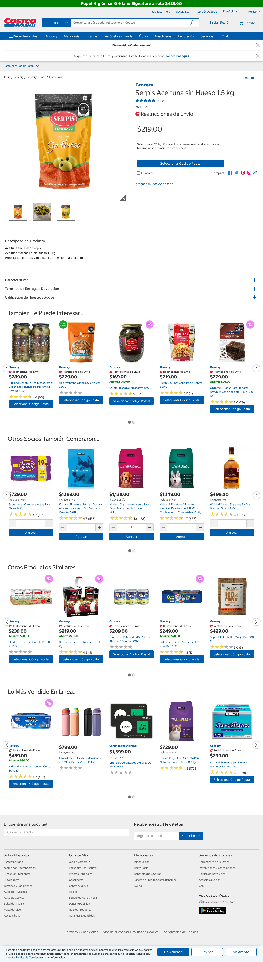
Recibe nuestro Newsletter (159, 824)
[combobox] (56, 23)
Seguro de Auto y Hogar (83, 897)
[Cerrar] (258, 45)
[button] (194, 22)
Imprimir (249, 78)
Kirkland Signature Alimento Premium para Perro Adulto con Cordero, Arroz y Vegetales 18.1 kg (180, 508)
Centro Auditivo (78, 885)
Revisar (207, 952)
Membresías (72, 36)
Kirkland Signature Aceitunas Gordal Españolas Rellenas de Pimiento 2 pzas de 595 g (31, 387)
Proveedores (11, 879)
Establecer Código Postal (19, 66)
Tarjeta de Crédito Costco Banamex (155, 879)
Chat (225, 36)
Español (228, 11)
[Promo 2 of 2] (133, 422)
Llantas (93, 36)
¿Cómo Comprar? (79, 862)
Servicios (207, 36)
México (252, 11)
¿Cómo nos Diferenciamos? (20, 868)
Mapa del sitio (12, 909)
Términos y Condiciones (18, 885)
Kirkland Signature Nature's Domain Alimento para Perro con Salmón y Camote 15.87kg (80, 508)
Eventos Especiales (80, 874)
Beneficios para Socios (147, 874)
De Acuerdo (173, 952)
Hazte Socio (141, 868)
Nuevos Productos (80, 909)
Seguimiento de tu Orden (214, 862)
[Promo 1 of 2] (129, 422)
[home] (20, 22)
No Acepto (241, 952)
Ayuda (138, 885)
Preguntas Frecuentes (17, 874)
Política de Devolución (212, 874)
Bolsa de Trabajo (14, 903)
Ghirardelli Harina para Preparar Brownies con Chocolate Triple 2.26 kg (231, 392)
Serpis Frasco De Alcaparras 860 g (130, 388)
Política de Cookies (27, 957)
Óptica (143, 36)
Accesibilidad (12, 915)
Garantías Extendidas (82, 915)
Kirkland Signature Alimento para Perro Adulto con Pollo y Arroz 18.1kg (129, 508)
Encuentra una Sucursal (25, 824)
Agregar (31, 532)
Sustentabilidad (13, 862)
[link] (230, 172)
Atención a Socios (209, 879)
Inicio (7, 77)
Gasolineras (163, 36)
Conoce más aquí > (177, 56)
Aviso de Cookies (14, 897)
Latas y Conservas (51, 77)
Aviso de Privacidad (15, 891)
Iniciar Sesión (220, 22)
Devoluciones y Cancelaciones (217, 868)
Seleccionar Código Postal (180, 163)
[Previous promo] (6, 368)
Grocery (51, 36)
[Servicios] (214, 36)
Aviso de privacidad (115, 932)
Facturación (186, 36)
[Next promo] (256, 368)
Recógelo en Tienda (118, 36)
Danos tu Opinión (79, 903)
